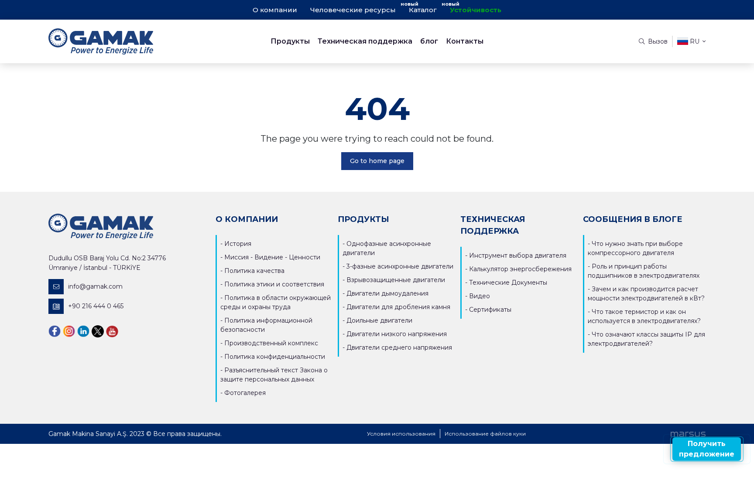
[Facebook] (54, 331)
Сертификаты (490, 309)
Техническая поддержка (365, 41)
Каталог (423, 10)
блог (429, 41)
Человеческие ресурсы (353, 10)
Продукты (290, 41)
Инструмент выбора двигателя (517, 255)
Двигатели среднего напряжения (399, 347)
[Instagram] (69, 331)
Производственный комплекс (271, 343)
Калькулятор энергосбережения (520, 269)
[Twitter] (98, 331)
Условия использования (401, 433)
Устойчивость (475, 10)
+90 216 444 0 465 (95, 306)
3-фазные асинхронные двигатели (399, 266)
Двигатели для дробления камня (398, 307)
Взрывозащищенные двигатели (395, 280)
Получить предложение (706, 448)
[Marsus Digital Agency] (688, 434)
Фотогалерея (245, 393)
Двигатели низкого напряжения (396, 334)
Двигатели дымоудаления (387, 293)
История (237, 244)
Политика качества (254, 271)
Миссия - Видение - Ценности (272, 257)
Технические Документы (508, 282)
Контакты (464, 41)
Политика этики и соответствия (274, 284)
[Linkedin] (83, 331)
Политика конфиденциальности (274, 357)
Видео (479, 296)
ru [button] (694, 41)
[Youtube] (112, 331)
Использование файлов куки (485, 433)
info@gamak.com (95, 286)
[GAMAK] (130, 41)
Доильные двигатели (379, 320)
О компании (275, 10)
